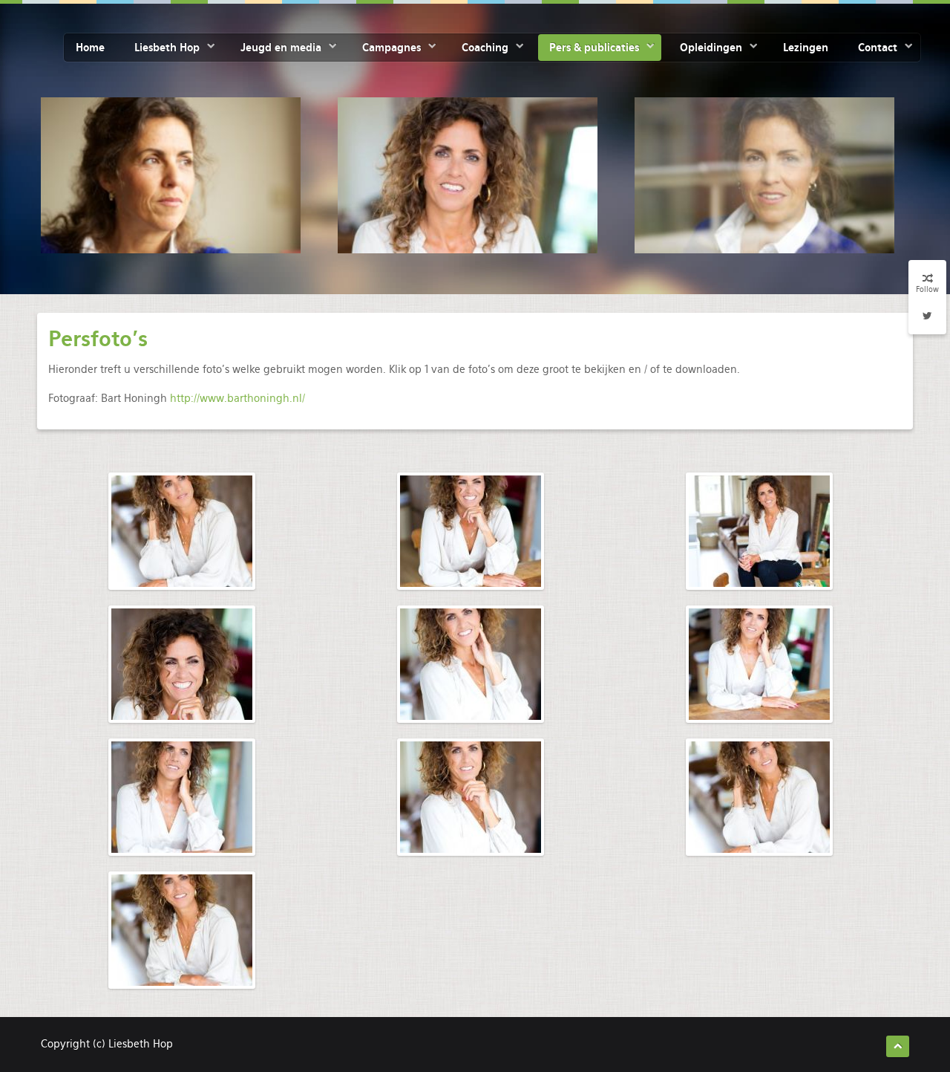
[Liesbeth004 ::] (181, 531)
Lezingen (805, 47)
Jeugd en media (280, 47)
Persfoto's (98, 338)
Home (90, 47)
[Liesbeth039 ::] (181, 797)
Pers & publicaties (594, 47)
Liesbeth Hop (167, 47)
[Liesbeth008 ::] (759, 531)
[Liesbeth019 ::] (759, 797)
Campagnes (391, 47)
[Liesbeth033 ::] (759, 664)
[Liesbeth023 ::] (181, 930)
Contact (877, 47)
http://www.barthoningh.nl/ (237, 398)
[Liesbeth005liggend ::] (181, 664)
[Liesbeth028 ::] (470, 797)
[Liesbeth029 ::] (470, 664)
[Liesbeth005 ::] (470, 531)
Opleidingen (711, 47)
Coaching (485, 47)
